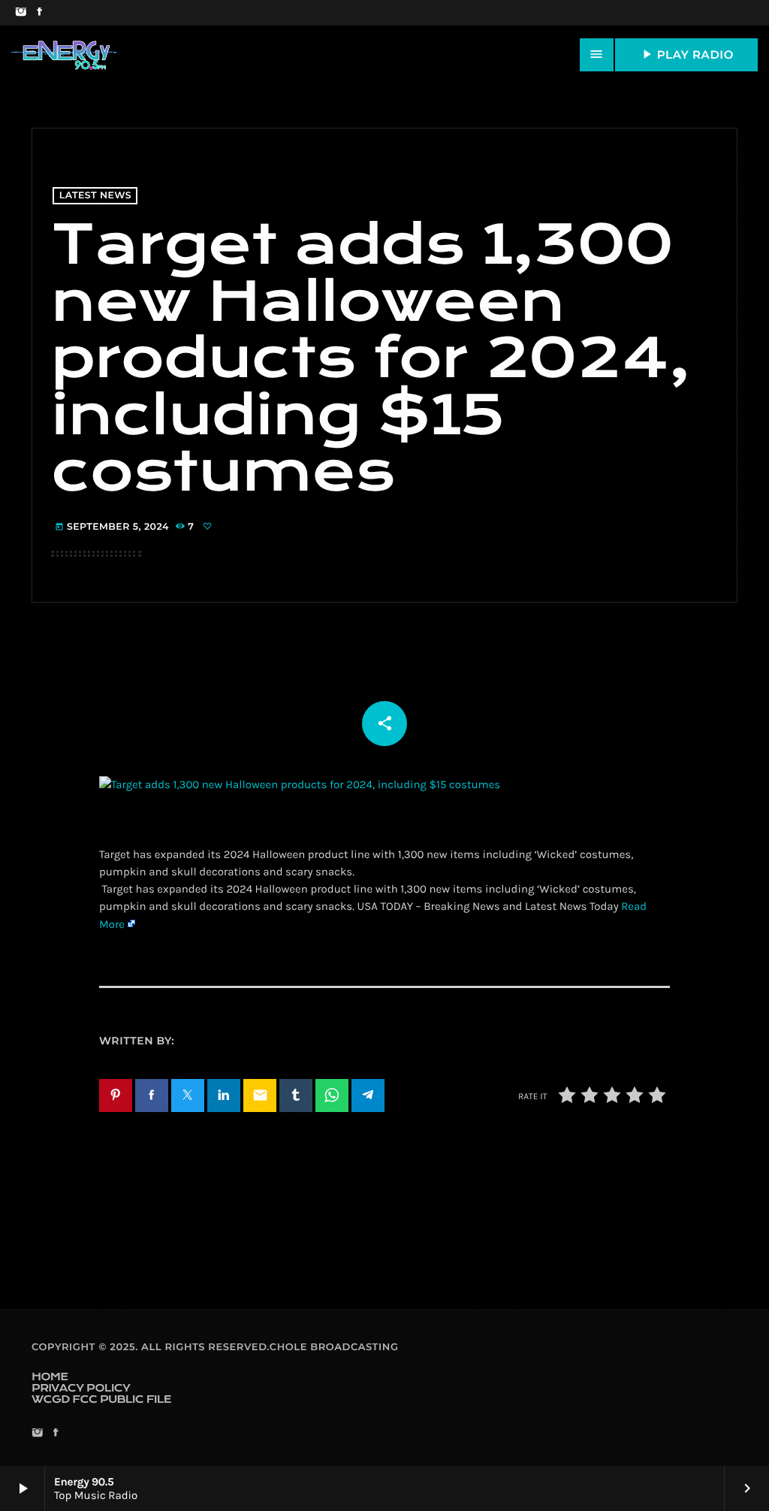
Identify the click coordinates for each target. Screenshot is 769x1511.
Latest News (95, 195)
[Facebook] (39, 13)
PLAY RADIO (686, 54)
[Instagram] (20, 13)
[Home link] (63, 55)
